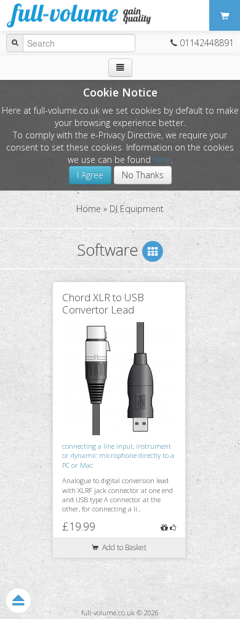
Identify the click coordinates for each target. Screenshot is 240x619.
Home (88, 209)
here (162, 159)
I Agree (90, 175)
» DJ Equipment (133, 209)
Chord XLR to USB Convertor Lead (103, 303)
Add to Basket (122, 547)
